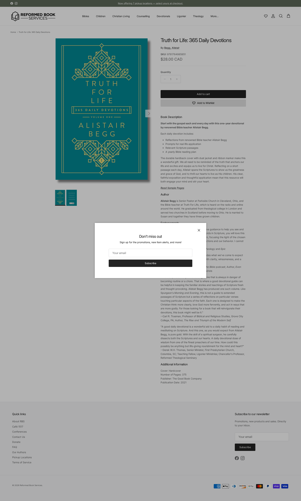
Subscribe (150, 263)
